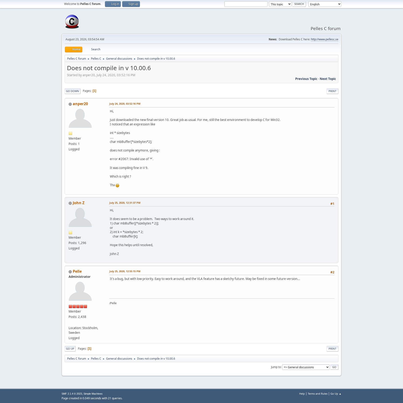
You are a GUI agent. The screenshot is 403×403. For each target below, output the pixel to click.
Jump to (276, 367)
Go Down (72, 91)
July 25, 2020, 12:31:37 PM (124, 202)
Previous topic (306, 79)
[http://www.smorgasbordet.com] (70, 322)
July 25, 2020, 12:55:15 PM (124, 271)
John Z (78, 202)
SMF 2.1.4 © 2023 (72, 393)
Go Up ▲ (335, 393)
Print (332, 91)
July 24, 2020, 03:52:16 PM (124, 103)
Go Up (70, 348)
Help (302, 393)
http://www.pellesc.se (324, 39)
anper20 (80, 103)
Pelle (77, 271)
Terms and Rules (317, 393)
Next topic (328, 79)
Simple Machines (93, 393)
